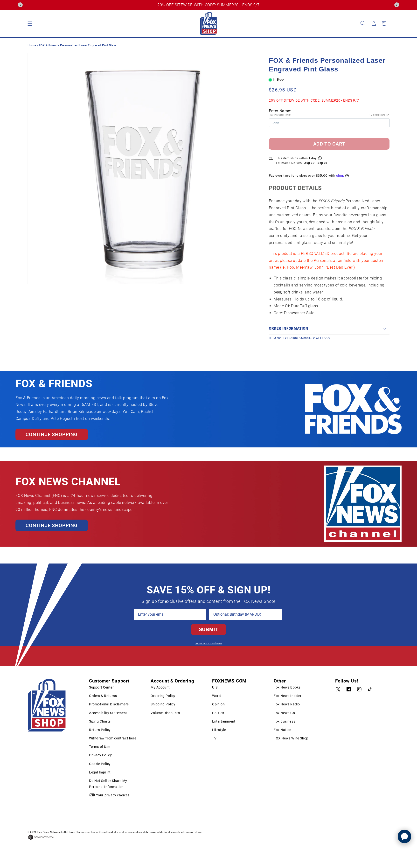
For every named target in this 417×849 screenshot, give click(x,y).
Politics (218, 713)
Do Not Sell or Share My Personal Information (108, 784)
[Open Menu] (30, 23)
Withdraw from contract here (112, 738)
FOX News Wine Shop (291, 738)
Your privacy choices (112, 795)
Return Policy (100, 730)
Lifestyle (219, 730)
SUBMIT (208, 629)
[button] (20, 4)
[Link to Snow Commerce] (41, 839)
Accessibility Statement (108, 713)
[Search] (363, 23)
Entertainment (224, 721)
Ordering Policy (163, 696)
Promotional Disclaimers (109, 704)
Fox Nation (283, 730)
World (217, 696)
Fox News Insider (288, 696)
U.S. (215, 687)
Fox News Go (284, 713)
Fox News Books (287, 687)
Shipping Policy (163, 704)
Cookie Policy (100, 764)
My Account (160, 687)
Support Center (101, 687)
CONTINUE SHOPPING (52, 434)
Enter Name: (280, 111)
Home (32, 45)
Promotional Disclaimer (208, 643)
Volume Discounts (165, 713)
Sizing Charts (100, 721)
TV (214, 738)
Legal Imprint (100, 772)
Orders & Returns (103, 696)
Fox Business (284, 721)
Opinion (218, 704)
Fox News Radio (287, 704)
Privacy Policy (100, 755)
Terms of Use (99, 747)
